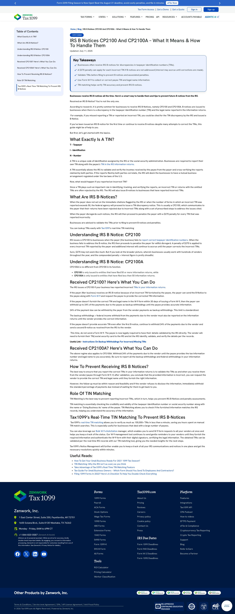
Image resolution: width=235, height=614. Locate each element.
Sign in (194, 9)
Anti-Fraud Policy (91, 604)
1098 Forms (100, 521)
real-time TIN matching (92, 422)
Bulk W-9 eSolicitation (107, 431)
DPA (58, 604)
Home (73, 29)
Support (184, 539)
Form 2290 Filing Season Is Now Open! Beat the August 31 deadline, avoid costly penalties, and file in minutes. (117, 2)
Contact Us (142, 526)
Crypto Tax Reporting (190, 535)
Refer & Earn (186, 549)
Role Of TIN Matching (26, 80)
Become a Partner (189, 553)
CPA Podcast (186, 512)
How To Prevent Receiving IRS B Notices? (34, 74)
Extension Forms (102, 530)
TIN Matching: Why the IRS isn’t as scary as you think (100, 464)
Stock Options (101, 512)
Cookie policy (143, 521)
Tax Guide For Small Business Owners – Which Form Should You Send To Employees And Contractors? (124, 470)
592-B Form (100, 549)
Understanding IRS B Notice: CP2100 (32, 49)
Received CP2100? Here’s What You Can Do (36, 61)
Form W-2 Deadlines (147, 553)
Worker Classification (104, 576)
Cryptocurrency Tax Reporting (195, 530)
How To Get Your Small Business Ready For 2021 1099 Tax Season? (107, 460)
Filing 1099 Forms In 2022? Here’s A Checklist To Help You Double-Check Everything (115, 473)
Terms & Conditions (22, 604)
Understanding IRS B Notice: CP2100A (33, 55)
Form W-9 (96, 296)
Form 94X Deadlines (147, 549)
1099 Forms (77, 35)
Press (140, 530)
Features (184, 498)
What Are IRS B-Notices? (28, 43)
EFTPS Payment (187, 521)
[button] (87, 17)
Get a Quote (178, 9)
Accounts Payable (191, 16)
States (102, 16)
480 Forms (99, 526)
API (157, 16)
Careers (141, 512)
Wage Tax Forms (102, 516)
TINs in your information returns (149, 287)
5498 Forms (100, 539)
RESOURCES (169, 16)
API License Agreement (72, 604)
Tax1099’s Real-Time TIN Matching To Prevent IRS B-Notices (39, 87)
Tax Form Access (146, 9)
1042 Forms (100, 535)
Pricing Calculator (103, 572)
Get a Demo (163, 9)
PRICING (150, 16)
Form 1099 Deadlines (147, 544)
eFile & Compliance (189, 526)
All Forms (98, 553)
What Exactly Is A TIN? (27, 36)
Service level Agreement (44, 604)
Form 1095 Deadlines (147, 558)
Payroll (97, 502)
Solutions (118, 16)
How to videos (187, 516)
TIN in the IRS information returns (117, 164)
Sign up (211, 9)
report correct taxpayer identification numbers (165, 240)
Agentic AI (211, 16)
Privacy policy (144, 516)
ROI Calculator (101, 567)
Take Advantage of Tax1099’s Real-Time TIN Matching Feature (104, 467)
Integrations (186, 502)
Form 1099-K (100, 544)
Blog (79, 29)
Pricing (140, 502)
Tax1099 (105, 228)
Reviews (141, 507)
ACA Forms (99, 507)
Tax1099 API (186, 507)
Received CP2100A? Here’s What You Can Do (37, 68)
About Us (141, 498)
